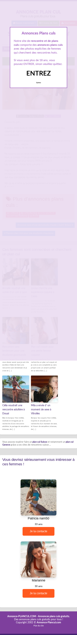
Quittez (38, 82)
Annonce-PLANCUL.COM (21, 616)
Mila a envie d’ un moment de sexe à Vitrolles (41, 409)
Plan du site (38, 626)
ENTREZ (38, 73)
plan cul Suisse (39, 442)
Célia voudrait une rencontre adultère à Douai (13, 409)
